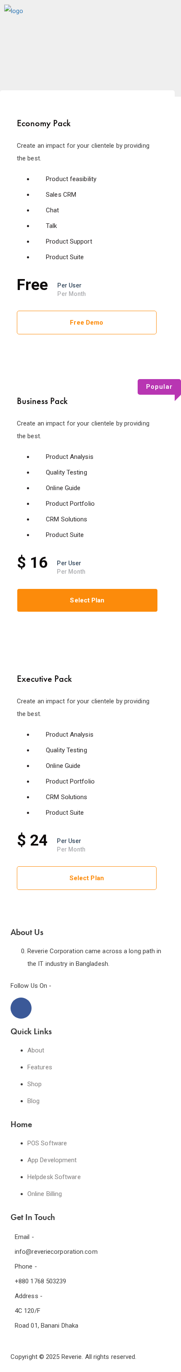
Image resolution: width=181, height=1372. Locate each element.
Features (39, 1067)
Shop (34, 1084)
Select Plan (87, 600)
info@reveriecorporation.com (56, 1251)
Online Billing (44, 1194)
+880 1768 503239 (41, 1281)
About (36, 1050)
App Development (52, 1160)
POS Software (47, 1143)
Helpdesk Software (54, 1177)
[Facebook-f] (21, 1008)
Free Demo (86, 322)
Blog (33, 1101)
